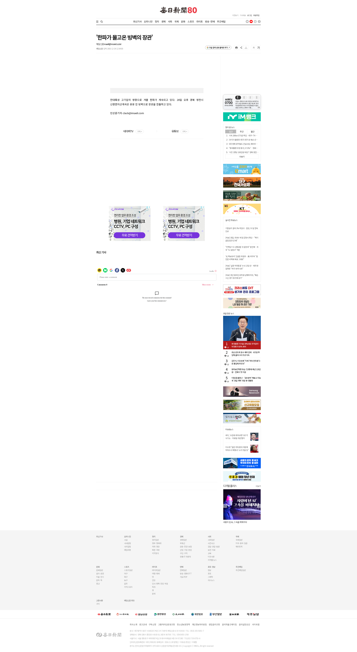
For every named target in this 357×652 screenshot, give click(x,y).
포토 (209, 573)
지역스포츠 (128, 587)
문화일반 (99, 570)
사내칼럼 (127, 543)
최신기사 (137, 21)
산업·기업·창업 (186, 550)
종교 (98, 584)
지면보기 (235, 15)
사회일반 (211, 540)
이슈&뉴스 (229, 429)
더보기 (258, 486)
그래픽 (210, 577)
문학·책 (99, 580)
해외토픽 (239, 547)
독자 (153, 587)
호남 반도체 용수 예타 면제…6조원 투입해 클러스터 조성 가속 (245, 353)
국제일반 (239, 540)
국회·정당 (156, 547)
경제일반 (183, 540)
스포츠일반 (128, 570)
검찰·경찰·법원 (213, 547)
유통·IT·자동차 (185, 557)
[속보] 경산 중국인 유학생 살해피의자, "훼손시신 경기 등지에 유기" (241, 276)
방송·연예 (210, 21)
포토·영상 (211, 567)
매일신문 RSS (129, 600)
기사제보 (243, 15)
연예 (181, 567)
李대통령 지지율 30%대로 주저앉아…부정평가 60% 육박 (245, 345)
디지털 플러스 (230, 486)
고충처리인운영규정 (166, 624)
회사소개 (133, 624)
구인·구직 (183, 553)
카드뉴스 (211, 580)
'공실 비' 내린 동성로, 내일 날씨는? (236, 522)
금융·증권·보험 (186, 547)
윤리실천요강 (244, 624)
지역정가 (155, 553)
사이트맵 (255, 624)
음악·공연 (100, 573)
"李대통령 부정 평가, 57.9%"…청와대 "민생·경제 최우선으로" (252, 148)
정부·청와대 (156, 543)
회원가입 (256, 15)
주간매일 (221, 21)
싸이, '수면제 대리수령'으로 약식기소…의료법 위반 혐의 (236, 437)
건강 (153, 580)
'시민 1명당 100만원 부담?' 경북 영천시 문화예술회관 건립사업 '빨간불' (255, 152)
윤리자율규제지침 (229, 624)
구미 (98, 604)
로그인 (249, 15)
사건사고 (211, 543)
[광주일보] (178, 614)
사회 (170, 21)
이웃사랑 (211, 557)
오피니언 (148, 21)
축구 (125, 577)
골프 (125, 584)
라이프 (199, 21)
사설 (125, 540)
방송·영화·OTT (186, 573)
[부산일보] (216, 614)
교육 (209, 553)
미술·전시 (100, 577)
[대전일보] (197, 614)
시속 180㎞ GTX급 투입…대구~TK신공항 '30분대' (248, 135)
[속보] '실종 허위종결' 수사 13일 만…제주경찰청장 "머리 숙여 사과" (241, 267)
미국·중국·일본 (241, 543)
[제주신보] (253, 614)
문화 (183, 21)
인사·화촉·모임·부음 (160, 584)
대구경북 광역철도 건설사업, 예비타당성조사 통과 (247, 143)
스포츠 (191, 21)
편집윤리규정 (214, 624)
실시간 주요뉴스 (231, 220)
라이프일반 (156, 570)
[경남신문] (141, 614)
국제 (176, 21)
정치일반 (155, 540)
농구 (125, 580)
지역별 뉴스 (212, 560)
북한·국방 (156, 550)
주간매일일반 (241, 570)
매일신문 (100, 44)
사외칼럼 (127, 547)
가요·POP (183, 577)
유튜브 (179, 131)
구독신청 (152, 624)
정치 (157, 21)
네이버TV (132, 131)
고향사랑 (99, 600)
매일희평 (127, 550)
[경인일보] (160, 614)
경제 (163, 21)
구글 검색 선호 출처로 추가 (218, 47)
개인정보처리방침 (199, 624)
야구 (125, 573)
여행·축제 (156, 573)
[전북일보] (234, 614)
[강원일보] (122, 614)
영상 (209, 570)
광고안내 (143, 624)
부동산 (182, 543)
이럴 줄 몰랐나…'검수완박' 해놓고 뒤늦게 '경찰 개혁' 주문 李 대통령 (246, 379)
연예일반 (183, 570)
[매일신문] (104, 614)
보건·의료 (211, 550)
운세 (153, 594)
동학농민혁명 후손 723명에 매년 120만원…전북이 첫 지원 (246, 370)
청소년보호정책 (183, 624)
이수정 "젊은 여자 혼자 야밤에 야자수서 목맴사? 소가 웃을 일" (237, 448)
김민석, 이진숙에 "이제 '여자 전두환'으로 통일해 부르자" (245, 362)
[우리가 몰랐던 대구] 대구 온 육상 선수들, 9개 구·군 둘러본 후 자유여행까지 (257, 139)
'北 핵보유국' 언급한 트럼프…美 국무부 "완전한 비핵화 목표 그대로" (241, 258)
